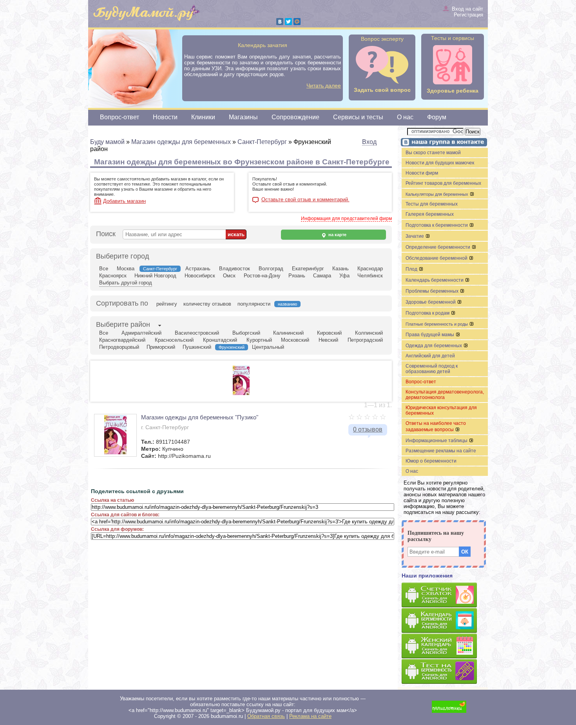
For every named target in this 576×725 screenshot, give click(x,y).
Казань (340, 268)
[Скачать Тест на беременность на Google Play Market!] (445, 672)
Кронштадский (220, 340)
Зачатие (415, 236)
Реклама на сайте (310, 716)
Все (103, 268)
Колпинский (369, 333)
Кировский (329, 333)
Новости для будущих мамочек (440, 163)
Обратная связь (266, 716)
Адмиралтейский (141, 333)
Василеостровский (197, 333)
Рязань (296, 276)
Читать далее (323, 85)
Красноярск (113, 276)
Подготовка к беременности (437, 225)
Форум (436, 117)
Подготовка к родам (428, 313)
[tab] (123, 325)
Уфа (344, 276)
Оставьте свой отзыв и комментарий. (305, 199)
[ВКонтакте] (279, 21)
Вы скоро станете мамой (433, 152)
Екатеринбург (308, 268)
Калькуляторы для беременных (437, 194)
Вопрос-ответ (119, 117)
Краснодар (370, 268)
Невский (328, 340)
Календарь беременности (435, 280)
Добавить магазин (124, 201)
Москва (125, 268)
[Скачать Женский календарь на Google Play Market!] (445, 646)
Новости (165, 117)
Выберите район (123, 324)
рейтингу (166, 304)
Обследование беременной (437, 258)
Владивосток (234, 268)
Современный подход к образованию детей (432, 368)
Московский (295, 340)
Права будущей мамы (430, 334)
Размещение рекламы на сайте (441, 451)
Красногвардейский (122, 340)
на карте (336, 234)
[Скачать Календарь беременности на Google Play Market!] (445, 621)
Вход (369, 141)
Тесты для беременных (432, 204)
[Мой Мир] (297, 21)
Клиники (203, 117)
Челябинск (370, 276)
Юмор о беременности (431, 461)
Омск (229, 276)
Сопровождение (295, 117)
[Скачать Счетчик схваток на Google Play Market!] (445, 595)
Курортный (259, 340)
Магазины (243, 117)
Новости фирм (422, 173)
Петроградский (365, 340)
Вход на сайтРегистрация (467, 12)
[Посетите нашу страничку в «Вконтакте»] (442, 143)
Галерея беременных (430, 214)
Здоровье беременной (431, 302)
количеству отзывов (207, 304)
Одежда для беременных (434, 345)
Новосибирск (200, 276)
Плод (412, 269)
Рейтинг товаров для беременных (443, 183)
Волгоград (271, 268)
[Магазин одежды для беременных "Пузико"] (241, 393)
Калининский (288, 333)
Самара (322, 276)
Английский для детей (430, 356)
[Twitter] (288, 21)
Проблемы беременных (433, 291)
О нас (405, 117)
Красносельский (174, 340)
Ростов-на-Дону (262, 276)
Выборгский (246, 333)
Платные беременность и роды (437, 324)
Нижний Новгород (155, 276)
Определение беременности (438, 247)
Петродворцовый (119, 347)
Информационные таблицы (437, 440)
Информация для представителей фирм (346, 218)
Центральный (268, 347)
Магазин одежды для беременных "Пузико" (199, 417)
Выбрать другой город (125, 283)
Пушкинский (197, 347)
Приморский (161, 347)
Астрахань (197, 268)
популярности (253, 304)
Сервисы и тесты (358, 117)
